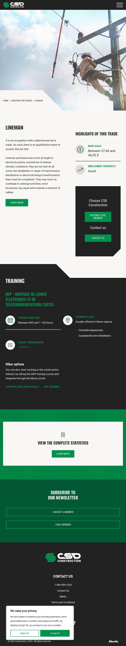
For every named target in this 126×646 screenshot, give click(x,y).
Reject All (24, 633)
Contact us (98, 238)
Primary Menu (119, 5)
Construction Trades (21, 100)
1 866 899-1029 (63, 584)
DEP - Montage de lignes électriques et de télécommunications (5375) (30, 299)
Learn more (17, 202)
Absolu (113, 641)
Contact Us (63, 590)
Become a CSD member (98, 217)
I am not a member (63, 512)
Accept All (55, 633)
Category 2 (24, 346)
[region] (40, 623)
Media (63, 596)
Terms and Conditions (63, 602)
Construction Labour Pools (22, 386)
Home (5, 100)
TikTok (74, 623)
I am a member (63, 524)
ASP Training (51, 386)
